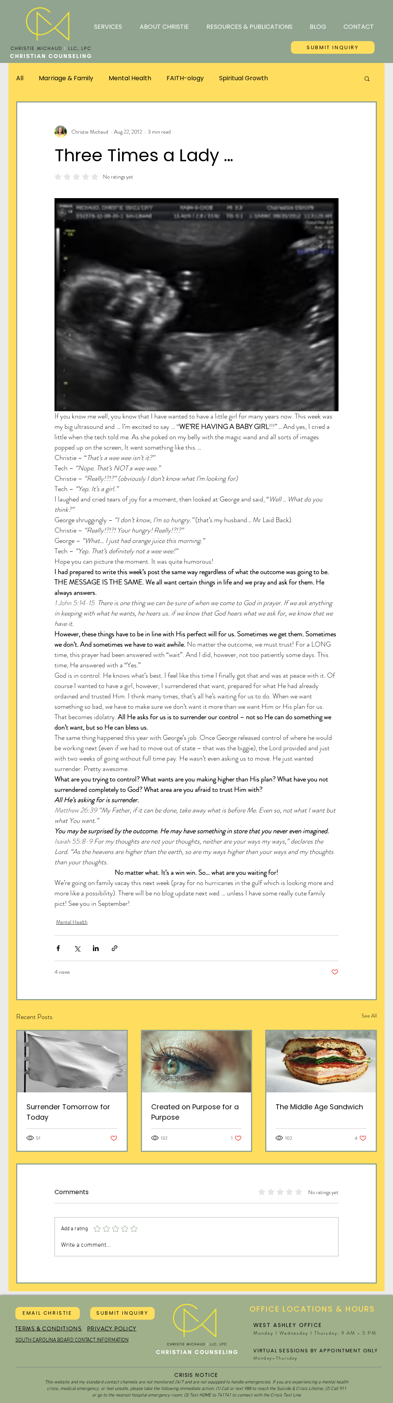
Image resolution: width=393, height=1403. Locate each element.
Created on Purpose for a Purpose (195, 1112)
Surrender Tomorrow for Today (68, 1112)
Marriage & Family (66, 78)
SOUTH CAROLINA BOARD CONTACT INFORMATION (72, 1340)
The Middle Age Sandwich (319, 1107)
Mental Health (130, 78)
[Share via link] (114, 948)
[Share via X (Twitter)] (77, 948)
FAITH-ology (185, 78)
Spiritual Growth (243, 78)
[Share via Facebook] (58, 948)
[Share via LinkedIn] (95, 948)
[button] (367, 78)
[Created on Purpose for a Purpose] (196, 1061)
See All (369, 1015)
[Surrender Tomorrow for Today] (72, 1061)
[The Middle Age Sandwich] (321, 1061)
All (19, 78)
